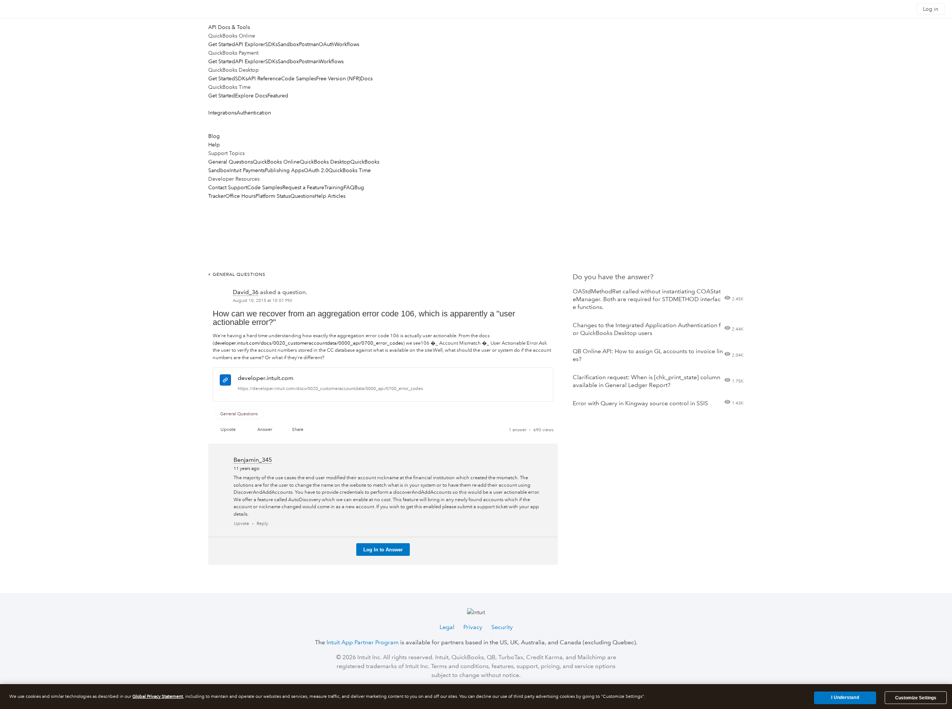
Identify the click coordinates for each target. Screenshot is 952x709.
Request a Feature (303, 187)
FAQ (349, 187)
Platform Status (272, 196)
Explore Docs (251, 95)
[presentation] (225, 381)
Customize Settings (915, 697)
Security (502, 627)
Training (334, 187)
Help (214, 144)
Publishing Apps (284, 170)
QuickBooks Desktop (325, 161)
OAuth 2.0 (316, 170)
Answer (264, 429)
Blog (214, 136)
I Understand (845, 697)
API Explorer (250, 44)
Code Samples (298, 78)
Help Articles (330, 196)
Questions (302, 196)
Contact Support (227, 187)
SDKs (271, 44)
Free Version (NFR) (338, 78)
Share (297, 429)
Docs (366, 78)
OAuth (326, 44)
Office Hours (240, 196)
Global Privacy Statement (157, 696)
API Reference (264, 78)
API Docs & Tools (229, 27)
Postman (309, 44)
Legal (447, 627)
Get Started (221, 44)
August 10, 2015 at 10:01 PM (262, 300)
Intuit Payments (247, 170)
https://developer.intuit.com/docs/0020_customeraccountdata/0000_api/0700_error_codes (330, 388)
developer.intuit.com (265, 377)
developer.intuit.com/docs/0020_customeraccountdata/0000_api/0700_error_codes (308, 343)
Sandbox (288, 44)
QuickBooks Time (349, 170)
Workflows (346, 44)
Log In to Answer (383, 549)
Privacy (472, 627)
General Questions (230, 161)
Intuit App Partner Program (363, 642)
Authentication (254, 112)
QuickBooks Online (276, 161)
